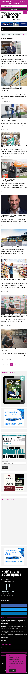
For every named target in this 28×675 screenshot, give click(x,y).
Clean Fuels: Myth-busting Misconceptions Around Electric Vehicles (13, 119)
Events (2, 660)
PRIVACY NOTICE (5, 600)
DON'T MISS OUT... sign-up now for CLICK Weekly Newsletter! (14, 2)
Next (24, 364)
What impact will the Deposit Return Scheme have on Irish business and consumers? (11, 88)
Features (3, 651)
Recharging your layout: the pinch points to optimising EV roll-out (13, 216)
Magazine (3, 663)
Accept (12, 670)
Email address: (6, 461)
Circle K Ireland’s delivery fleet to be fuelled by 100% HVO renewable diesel (12, 180)
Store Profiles (4, 657)
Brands (2, 654)
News (2, 648)
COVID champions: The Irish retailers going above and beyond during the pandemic (14, 315)
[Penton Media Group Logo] (8, 587)
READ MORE (4, 640)
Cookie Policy (12, 667)
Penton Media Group (9, 581)
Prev (3, 364)
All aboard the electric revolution (11, 247)
